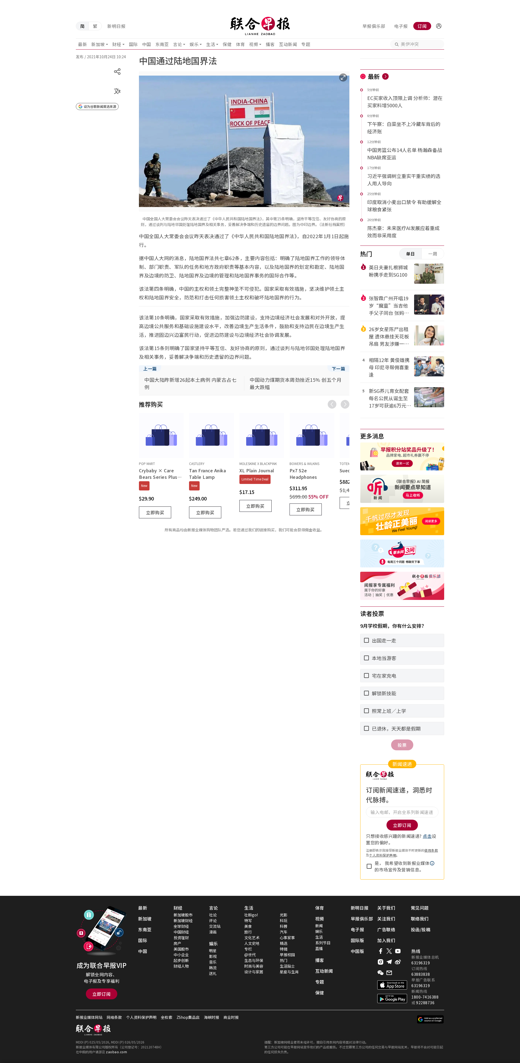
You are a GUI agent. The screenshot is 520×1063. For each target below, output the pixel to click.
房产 (177, 943)
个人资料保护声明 (382, 855)
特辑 (283, 949)
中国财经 (181, 932)
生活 (210, 44)
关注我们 (386, 918)
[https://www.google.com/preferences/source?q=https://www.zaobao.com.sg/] (430, 1019)
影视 (213, 956)
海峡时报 (211, 1017)
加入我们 (386, 940)
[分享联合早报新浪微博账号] (398, 962)
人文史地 (251, 943)
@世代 (250, 954)
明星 (213, 950)
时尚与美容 (253, 966)
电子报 (401, 26)
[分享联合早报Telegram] (389, 962)
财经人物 (181, 966)
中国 (146, 44)
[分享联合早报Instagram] (380, 962)
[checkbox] (369, 866)
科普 (283, 926)
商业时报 (231, 1017)
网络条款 (114, 1017)
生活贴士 (287, 966)
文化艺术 (251, 937)
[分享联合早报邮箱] (389, 973)
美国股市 (181, 949)
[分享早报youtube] (398, 951)
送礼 (213, 973)
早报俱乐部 (373, 26)
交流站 (214, 926)
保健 (227, 44)
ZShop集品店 (188, 1017)
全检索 (166, 1017)
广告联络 (386, 929)
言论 (177, 44)
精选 (283, 943)
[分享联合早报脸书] (380, 951)
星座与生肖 (289, 971)
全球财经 (181, 926)
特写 (248, 920)
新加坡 (98, 44)
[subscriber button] (439, 26)
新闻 (319, 925)
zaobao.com (116, 1051)
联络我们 (420, 918)
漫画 (213, 932)
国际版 (357, 940)
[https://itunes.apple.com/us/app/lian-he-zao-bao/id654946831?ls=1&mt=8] (392, 985)
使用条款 (431, 850)
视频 (253, 44)
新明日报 (116, 26)
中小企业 (181, 954)
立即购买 (155, 512)
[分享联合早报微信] (380, 973)
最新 (82, 44)
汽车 (283, 932)
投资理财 (181, 937)
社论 (213, 914)
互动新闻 (288, 44)
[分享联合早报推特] (389, 951)
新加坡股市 (183, 914)
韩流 (213, 967)
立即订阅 (101, 994)
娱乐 (194, 44)
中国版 (357, 951)
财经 (116, 44)
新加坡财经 (183, 920)
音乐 (213, 962)
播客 (270, 44)
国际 (133, 44)
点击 (427, 836)
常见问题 (420, 907)
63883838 (420, 974)
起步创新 (181, 960)
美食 (248, 926)
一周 (432, 253)
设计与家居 (253, 971)
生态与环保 (253, 960)
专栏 (248, 949)
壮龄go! (251, 914)
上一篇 (150, 368)
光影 (283, 914)
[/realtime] (385, 76)
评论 (213, 920)
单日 (410, 253)
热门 (283, 960)
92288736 (425, 1002)
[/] (260, 26)
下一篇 (338, 368)
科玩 (283, 920)
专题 (305, 44)
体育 (240, 44)
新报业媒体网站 (89, 1017)
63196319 (420, 962)
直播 (319, 948)
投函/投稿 (421, 929)
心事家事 (287, 937)
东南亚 (162, 44)
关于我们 (386, 907)
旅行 (248, 932)
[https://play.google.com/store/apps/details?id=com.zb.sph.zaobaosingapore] (392, 998)
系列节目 (322, 942)
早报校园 (287, 954)
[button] (438, 26)
